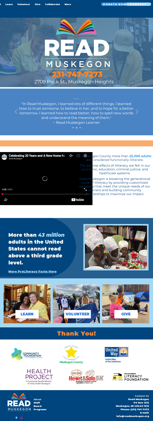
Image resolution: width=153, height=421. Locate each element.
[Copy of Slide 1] (117, 266)
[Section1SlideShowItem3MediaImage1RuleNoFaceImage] (73, 127)
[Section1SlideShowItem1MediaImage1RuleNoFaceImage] (76, 127)
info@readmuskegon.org (132, 416)
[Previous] (16, 111)
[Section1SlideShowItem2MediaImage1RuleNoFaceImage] (80, 127)
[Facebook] (16, 417)
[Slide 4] (114, 266)
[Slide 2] (120, 266)
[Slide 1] (111, 266)
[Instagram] (21, 417)
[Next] (137, 111)
